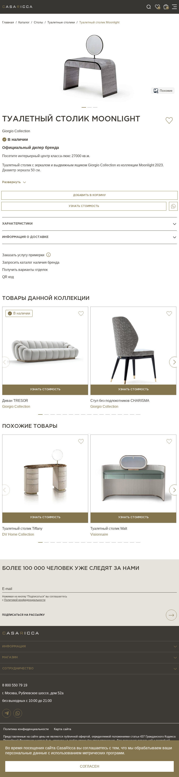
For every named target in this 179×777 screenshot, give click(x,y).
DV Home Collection (18, 534)
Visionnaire (99, 534)
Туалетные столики (61, 22)
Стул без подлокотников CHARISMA (119, 400)
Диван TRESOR (15, 400)
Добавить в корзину (89, 195)
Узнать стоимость (84, 206)
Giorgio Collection (16, 131)
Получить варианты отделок (25, 270)
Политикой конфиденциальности (24, 600)
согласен (89, 766)
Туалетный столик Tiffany (22, 528)
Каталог (23, 22)
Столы (38, 22)
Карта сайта (62, 729)
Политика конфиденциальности (26, 729)
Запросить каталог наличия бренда (30, 262)
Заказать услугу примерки (23, 255)
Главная (8, 22)
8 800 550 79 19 (14, 685)
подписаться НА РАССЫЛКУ (23, 615)
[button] (84, 107)
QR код (8, 277)
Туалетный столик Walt (108, 528)
